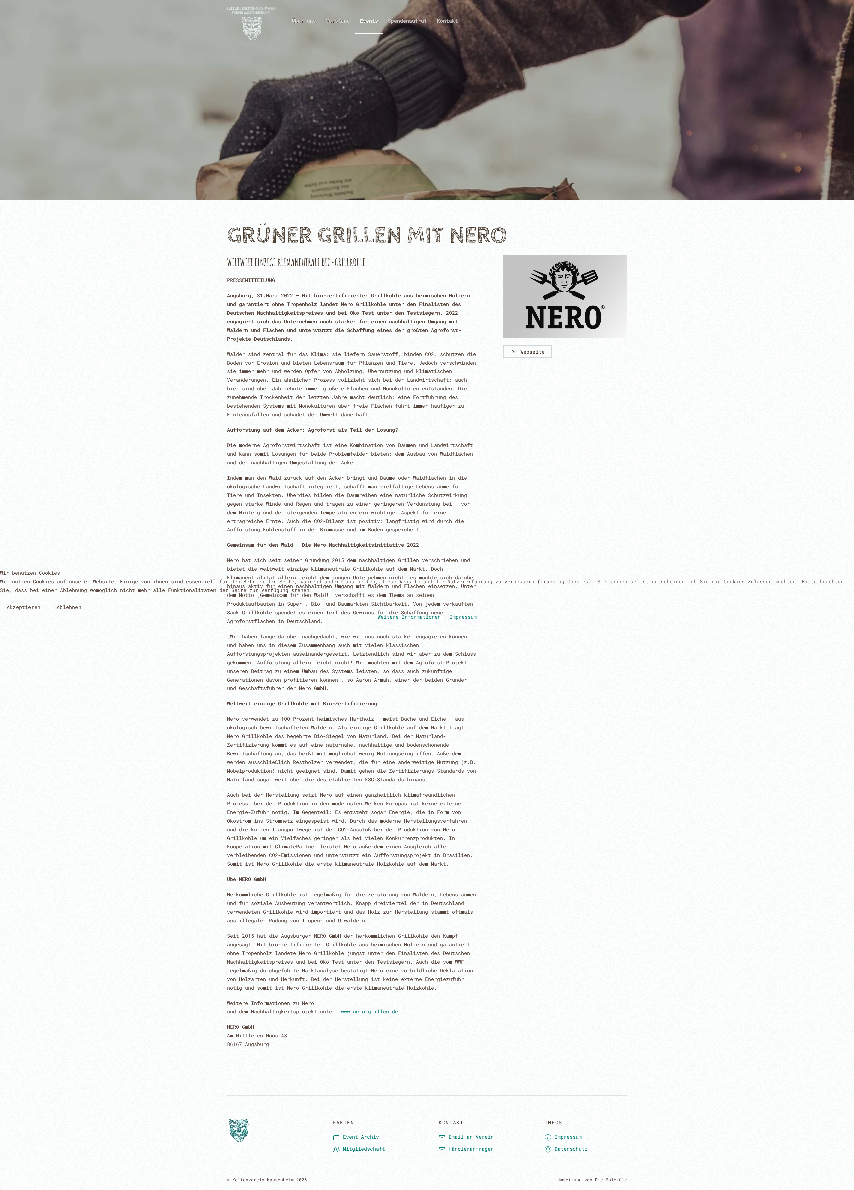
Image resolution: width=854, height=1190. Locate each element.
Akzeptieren (23, 607)
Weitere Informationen (409, 616)
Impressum (463, 616)
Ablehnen (69, 607)
